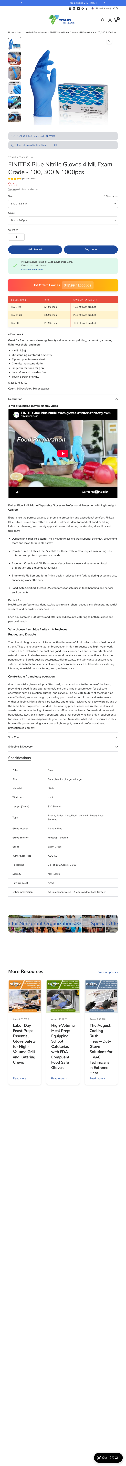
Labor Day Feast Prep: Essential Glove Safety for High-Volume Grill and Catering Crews (24, 1044)
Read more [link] (19, 1078)
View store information (32, 270)
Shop (19, 32)
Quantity (13, 229)
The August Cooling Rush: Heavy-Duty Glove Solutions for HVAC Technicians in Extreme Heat (101, 1049)
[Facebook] (70, 8)
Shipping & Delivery (20, 746)
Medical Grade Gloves (36, 32)
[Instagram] (74, 8)
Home (11, 32)
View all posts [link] (107, 972)
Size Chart (14, 737)
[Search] (102, 20)
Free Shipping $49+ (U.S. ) (66, 2)
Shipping (12, 189)
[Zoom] (109, 41)
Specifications (19, 758)
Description (15, 399)
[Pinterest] (83, 8)
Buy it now (90, 249)
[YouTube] (78, 8)
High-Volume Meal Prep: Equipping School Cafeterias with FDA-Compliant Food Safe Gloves (63, 1046)
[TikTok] (87, 8)
